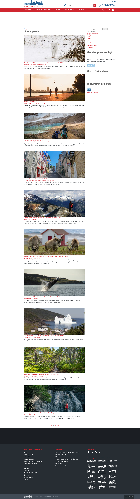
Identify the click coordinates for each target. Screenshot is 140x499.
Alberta (26, 452)
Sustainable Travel (92, 45)
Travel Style (28, 10)
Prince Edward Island (30, 473)
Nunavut (26, 468)
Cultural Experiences (92, 33)
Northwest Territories (30, 464)
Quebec (26, 475)
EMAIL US (107, 7)
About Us (81, 10)
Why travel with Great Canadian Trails (67, 452)
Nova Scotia (27, 466)
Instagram (109, 10)
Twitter (102, 10)
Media (57, 457)
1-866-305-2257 (109, 5)
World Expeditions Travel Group (98, 458)
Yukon (26, 479)
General (89, 38)
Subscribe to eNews (61, 461)
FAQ (112, 1)
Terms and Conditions (62, 466)
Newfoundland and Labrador (33, 461)
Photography (90, 42)
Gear (88, 36)
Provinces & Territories (43, 10)
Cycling (89, 35)
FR (115, 1)
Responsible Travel (61, 454)
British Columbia (29, 454)
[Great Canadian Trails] (33, 3)
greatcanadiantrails (92, 92)
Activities (57, 10)
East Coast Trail (69, 10)
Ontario (26, 470)
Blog (113, 10)
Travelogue (90, 47)
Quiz (88, 44)
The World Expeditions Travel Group (66, 459)
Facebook (106, 10)
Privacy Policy (59, 464)
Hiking (89, 40)
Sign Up (90, 65)
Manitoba (27, 457)
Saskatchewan (28, 477)
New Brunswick (29, 459)
